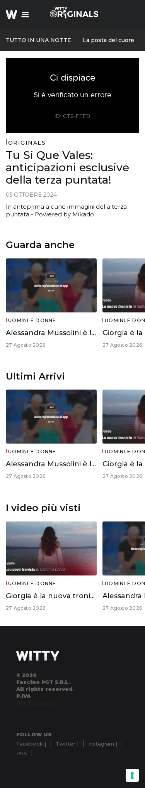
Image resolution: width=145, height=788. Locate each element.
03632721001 (35, 703)
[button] (25, 14)
